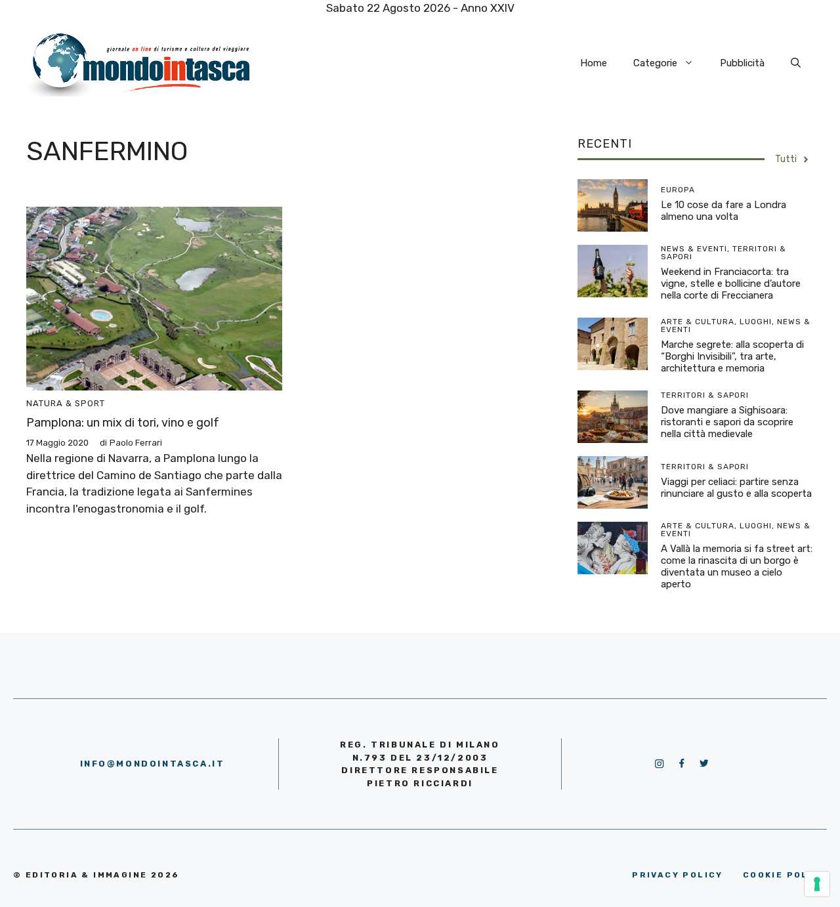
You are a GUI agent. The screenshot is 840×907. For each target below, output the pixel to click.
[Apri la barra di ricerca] (796, 63)
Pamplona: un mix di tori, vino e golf (122, 422)
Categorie (655, 63)
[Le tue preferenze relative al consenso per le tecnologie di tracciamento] (817, 884)
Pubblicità (742, 63)
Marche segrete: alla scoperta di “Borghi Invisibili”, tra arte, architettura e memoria (732, 356)
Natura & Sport (65, 403)
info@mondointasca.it (152, 764)
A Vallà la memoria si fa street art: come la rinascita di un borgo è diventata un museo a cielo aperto (736, 566)
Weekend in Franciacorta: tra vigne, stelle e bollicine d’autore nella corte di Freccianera (731, 283)
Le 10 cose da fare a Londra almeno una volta (723, 210)
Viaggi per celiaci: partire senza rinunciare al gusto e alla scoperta (736, 487)
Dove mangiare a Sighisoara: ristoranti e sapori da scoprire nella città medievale (727, 422)
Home (593, 63)
